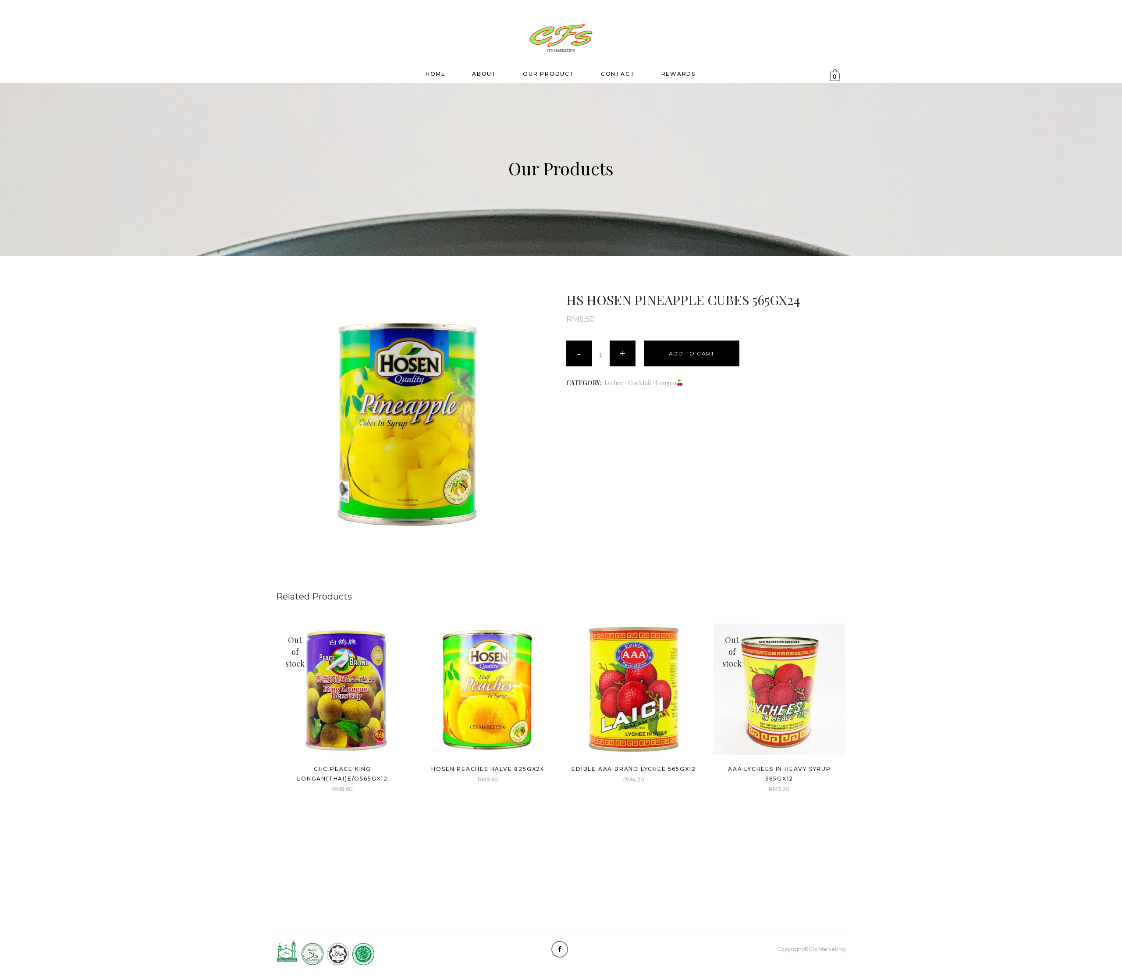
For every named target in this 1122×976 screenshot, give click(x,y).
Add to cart (692, 353)
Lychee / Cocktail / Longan (640, 383)
